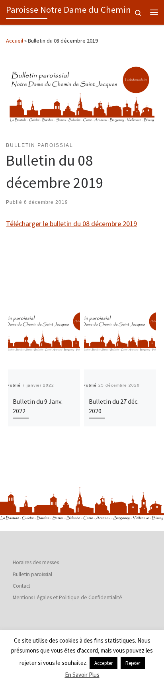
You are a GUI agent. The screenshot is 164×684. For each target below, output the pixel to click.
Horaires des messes (36, 562)
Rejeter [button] (132, 663)
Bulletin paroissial (32, 574)
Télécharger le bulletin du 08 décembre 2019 (71, 223)
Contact (21, 585)
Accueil (14, 40)
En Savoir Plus (82, 674)
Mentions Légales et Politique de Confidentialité (67, 597)
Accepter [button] (103, 663)
